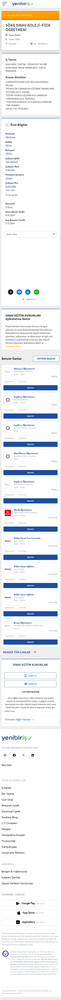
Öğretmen (10, 137)
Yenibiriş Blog (10, 817)
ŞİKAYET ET (30, 299)
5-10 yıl (8, 206)
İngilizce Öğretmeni (24, 396)
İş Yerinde (10, 169)
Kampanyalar (9, 847)
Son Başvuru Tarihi (15, 220)
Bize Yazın (7, 764)
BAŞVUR (30, 388)
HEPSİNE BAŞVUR (46, 358)
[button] (14, 346)
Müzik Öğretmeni (23, 510)
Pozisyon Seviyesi (14, 174)
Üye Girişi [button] (7, 799)
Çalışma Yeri (11, 182)
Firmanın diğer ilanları (18, 719)
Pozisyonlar (9, 841)
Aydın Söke (14, 39)
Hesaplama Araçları (13, 835)
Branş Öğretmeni (23, 622)
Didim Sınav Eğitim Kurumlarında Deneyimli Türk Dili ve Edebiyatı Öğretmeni (27, 594)
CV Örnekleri (9, 823)
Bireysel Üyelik (10, 805)
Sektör (8, 141)
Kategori (9, 150)
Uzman (8, 178)
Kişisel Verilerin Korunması (17, 883)
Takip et (32, 675)
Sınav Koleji (14, 35)
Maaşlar (6, 829)
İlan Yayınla (8, 793)
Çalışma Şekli (12, 158)
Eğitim (8, 145)
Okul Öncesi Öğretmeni (26, 453)
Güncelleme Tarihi (14, 211)
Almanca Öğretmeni (24, 368)
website (32, 684)
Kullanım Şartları (11, 877)
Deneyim (10, 203)
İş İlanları (6, 788)
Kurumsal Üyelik (11, 811)
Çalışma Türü (12, 166)
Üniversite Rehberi (13, 852)
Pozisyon (10, 133)
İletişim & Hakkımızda (14, 871)
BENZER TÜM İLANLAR (16, 652)
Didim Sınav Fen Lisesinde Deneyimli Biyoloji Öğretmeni (27, 538)
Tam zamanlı (11, 161)
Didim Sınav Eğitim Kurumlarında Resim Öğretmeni (24, 566)
